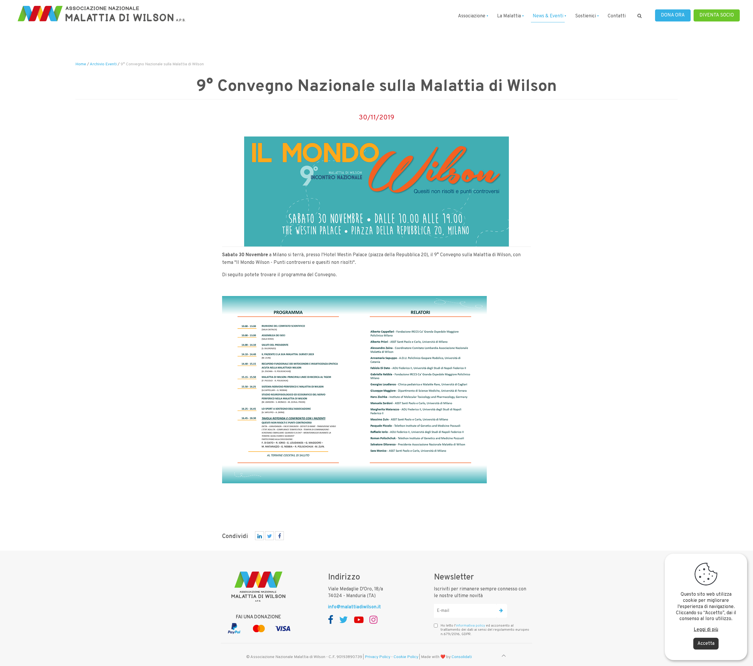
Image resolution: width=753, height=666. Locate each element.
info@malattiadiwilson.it (354, 607)
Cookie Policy (406, 657)
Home (80, 64)
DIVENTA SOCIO (716, 15)
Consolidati (462, 657)
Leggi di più (706, 630)
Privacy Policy (377, 657)
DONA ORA (673, 15)
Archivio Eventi (103, 64)
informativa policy (470, 625)
